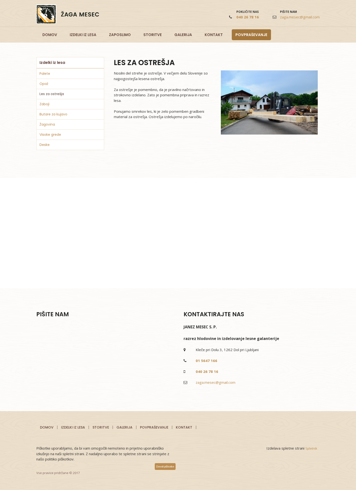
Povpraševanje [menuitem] (154, 427)
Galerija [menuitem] (124, 427)
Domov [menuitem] (47, 427)
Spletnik (311, 448)
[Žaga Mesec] (67, 14)
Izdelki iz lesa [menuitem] (73, 427)
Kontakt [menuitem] (184, 427)
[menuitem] (49, 35)
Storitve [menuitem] (101, 427)
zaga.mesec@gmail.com (300, 17)
